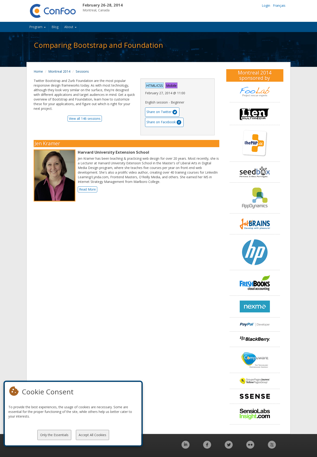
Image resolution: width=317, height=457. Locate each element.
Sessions (82, 71)
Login (266, 5)
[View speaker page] (56, 175)
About (69, 27)
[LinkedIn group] (185, 447)
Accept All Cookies (92, 435)
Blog (55, 27)
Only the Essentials (54, 435)
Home (38, 71)
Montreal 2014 (59, 71)
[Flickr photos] (250, 447)
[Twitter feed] (228, 447)
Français (279, 5)
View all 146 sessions (84, 118)
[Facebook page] (207, 447)
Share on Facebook (161, 122)
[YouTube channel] (272, 447)
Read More (87, 189)
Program (36, 27)
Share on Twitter (158, 112)
